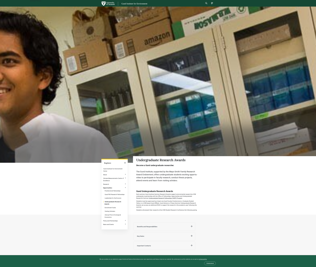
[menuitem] (114, 170)
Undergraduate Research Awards (113, 203)
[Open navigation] (125, 163)
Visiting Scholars (110, 211)
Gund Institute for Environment (134, 3)
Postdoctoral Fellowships (112, 191)
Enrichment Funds (110, 207)
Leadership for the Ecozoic (113, 198)
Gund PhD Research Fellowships (115, 194)
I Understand (210, 263)
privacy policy (203, 259)
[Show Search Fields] (206, 3)
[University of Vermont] (57, 5)
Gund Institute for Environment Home (112, 170)
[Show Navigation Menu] (212, 3)
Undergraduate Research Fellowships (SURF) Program (165, 198)
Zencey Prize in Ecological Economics (113, 216)
